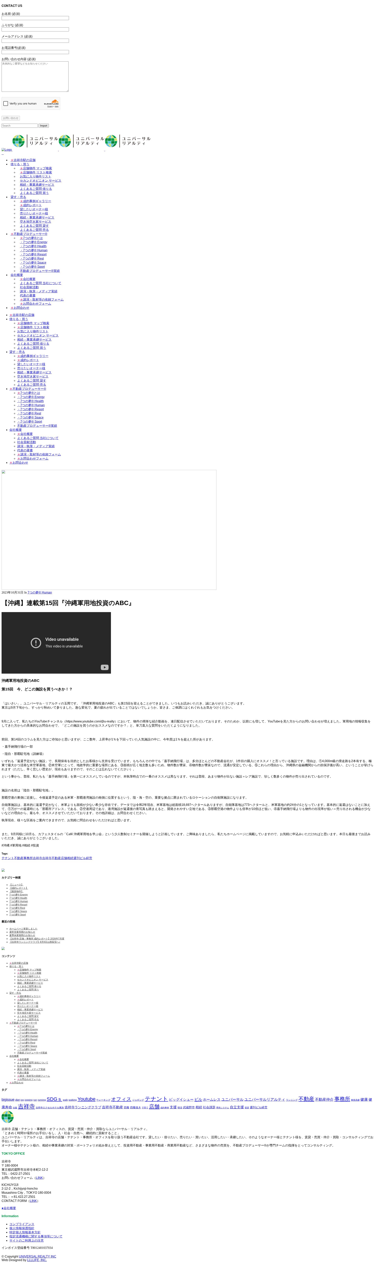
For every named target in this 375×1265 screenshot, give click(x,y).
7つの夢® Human (40, 592)
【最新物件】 (16, 891)
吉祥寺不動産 (51, 858)
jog (22, 1100)
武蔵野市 (189, 1107)
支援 (173, 1107)
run (35, 1100)
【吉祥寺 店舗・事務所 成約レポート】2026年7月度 (36, 938)
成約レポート (25, 999)
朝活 (180, 1107)
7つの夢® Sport (17, 914)
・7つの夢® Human (27, 1036)
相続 (70, 858)
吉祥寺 (37, 858)
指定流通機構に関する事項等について (35, 1236)
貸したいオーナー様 (27, 1003)
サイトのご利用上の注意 (26, 1240)
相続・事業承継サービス (30, 983)
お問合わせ (16, 1082)
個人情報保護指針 (21, 1228)
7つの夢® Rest (17, 908)
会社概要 (14, 1056)
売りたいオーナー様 (27, 1006)
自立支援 (237, 1107)
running (42, 1100)
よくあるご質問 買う (28, 989)
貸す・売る (15, 993)
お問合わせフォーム (29, 1079)
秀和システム (222, 1107)
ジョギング (138, 1100)
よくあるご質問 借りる (29, 986)
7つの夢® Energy (18, 894)
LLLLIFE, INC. (37, 1260)
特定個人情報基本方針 (25, 1232)
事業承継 (355, 1100)
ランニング (292, 1100)
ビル (198, 1099)
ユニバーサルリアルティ (264, 1099)
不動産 (18, 858)
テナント (8, 858)
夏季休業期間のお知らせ (22, 935)
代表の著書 (23, 1072)
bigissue (8, 1099)
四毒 (126, 1107)
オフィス (121, 1099)
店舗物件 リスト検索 (29, 973)
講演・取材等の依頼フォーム (33, 1076)
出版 (15, 1107)
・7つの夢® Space (27, 1046)
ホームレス (212, 1099)
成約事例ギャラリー (29, 996)
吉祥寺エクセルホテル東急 (50, 1107)
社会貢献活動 (24, 1066)
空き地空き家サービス (29, 1012)
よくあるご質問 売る (28, 1019)
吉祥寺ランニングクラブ (83, 1107)
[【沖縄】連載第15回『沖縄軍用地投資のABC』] (109, 588)
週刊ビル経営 (82, 858)
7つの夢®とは (25, 1026)
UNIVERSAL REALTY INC (37, 1256)
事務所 (28, 858)
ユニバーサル (232, 1099)
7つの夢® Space (18, 911)
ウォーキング (103, 1100)
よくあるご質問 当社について (32, 1062)
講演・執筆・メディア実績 (31, 1069)
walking (73, 1100)
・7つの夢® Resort (27, 1039)
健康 (364, 1099)
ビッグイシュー (181, 1099)
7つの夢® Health (18, 898)
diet (17, 1099)
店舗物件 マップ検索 (29, 969)
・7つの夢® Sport (26, 1049)
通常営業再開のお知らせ (22, 932)
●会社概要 (9, 1208)
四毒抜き (135, 1107)
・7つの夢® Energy (27, 1029)
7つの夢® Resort (18, 904)
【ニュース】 (16, 884)
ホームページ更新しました (23, 928)
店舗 (64, 858)
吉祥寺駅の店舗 (18, 963)
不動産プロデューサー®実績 (32, 1052)
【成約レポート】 (18, 888)
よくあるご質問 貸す (28, 1016)
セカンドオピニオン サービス (32, 979)
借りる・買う (16, 966)
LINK (39, 1177)
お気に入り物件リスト (29, 976)
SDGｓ (54, 1099)
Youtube (87, 1099)
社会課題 (209, 1107)
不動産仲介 (324, 1099)
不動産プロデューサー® (23, 1022)
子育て (145, 1107)
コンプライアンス (21, 1224)
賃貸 (247, 1107)
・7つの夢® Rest (26, 1042)
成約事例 (164, 1107)
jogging (29, 1100)
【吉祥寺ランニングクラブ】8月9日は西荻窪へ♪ (34, 942)
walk (65, 1100)
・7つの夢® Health (27, 1032)
